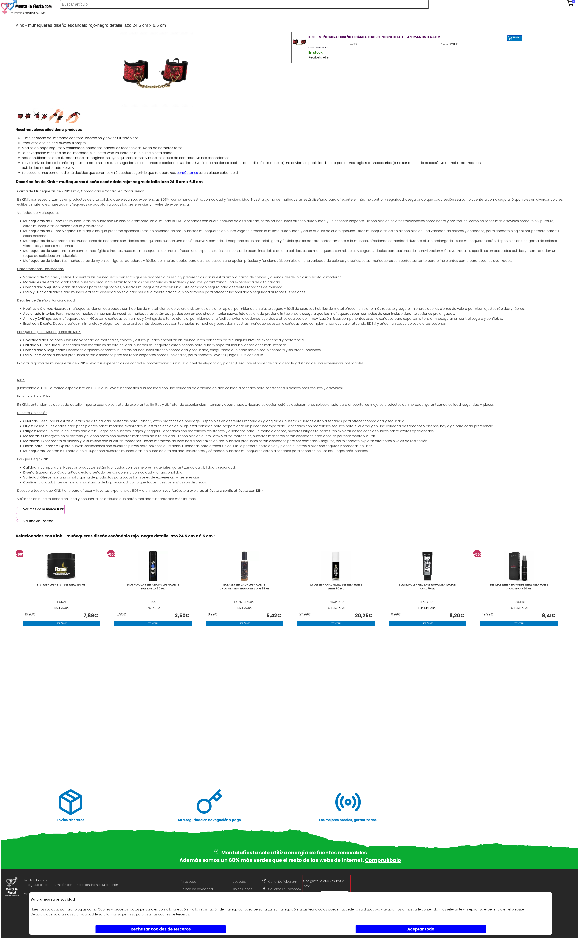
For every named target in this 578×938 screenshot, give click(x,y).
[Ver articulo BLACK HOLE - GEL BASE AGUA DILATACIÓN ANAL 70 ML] (427, 580)
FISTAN (61, 602)
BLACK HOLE (427, 602)
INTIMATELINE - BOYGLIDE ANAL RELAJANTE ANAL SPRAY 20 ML (519, 586)
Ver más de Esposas (37, 521)
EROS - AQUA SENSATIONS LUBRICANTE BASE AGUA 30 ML (152, 586)
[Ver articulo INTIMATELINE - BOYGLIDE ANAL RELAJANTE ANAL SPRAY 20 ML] (519, 580)
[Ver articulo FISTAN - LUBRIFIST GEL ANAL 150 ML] (61, 580)
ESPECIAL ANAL (336, 608)
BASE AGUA (61, 608)
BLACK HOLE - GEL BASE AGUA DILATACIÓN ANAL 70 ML (427, 586)
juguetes (239, 882)
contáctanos (187, 172)
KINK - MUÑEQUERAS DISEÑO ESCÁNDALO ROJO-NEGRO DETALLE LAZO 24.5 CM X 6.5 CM (374, 37)
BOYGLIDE (519, 602)
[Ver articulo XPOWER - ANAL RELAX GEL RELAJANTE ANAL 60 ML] (336, 580)
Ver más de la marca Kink (43, 509)
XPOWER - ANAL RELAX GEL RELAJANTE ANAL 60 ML (336, 586)
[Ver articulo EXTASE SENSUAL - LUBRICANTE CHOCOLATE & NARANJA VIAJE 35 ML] (244, 580)
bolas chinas (242, 889)
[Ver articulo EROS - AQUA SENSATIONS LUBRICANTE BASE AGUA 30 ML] (153, 580)
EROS (153, 602)
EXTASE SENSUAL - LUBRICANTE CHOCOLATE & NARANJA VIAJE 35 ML (244, 586)
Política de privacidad (197, 889)
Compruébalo (383, 860)
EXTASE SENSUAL (244, 602)
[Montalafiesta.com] (30, 8)
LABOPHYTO (336, 602)
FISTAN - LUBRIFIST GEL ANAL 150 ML (61, 584)
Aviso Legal (189, 882)
